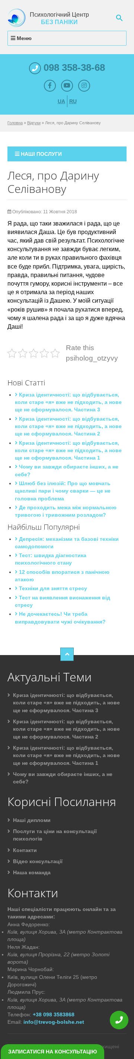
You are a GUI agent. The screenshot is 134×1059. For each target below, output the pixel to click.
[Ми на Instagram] (84, 86)
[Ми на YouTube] (67, 86)
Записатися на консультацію (52, 1052)
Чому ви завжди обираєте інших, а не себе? (62, 778)
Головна (15, 123)
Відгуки (34, 123)
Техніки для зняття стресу (52, 588)
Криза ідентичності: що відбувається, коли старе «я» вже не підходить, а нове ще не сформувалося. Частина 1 (68, 450)
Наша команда (32, 872)
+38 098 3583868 (53, 1014)
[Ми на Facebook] (50, 86)
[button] (119, 17)
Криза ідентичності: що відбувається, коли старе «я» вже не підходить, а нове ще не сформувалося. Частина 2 (68, 426)
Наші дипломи (32, 820)
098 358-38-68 (73, 67)
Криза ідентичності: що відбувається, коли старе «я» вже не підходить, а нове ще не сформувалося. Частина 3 (68, 402)
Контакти (25, 850)
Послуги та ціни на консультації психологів (55, 835)
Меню (23, 38)
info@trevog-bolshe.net (53, 1022)
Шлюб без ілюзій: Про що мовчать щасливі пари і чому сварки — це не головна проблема (63, 490)
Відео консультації (38, 861)
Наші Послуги (40, 154)
